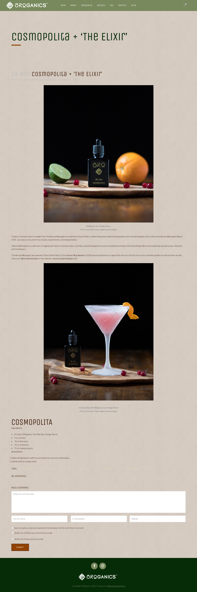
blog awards (29, 469)
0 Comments (64, 79)
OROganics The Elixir (31, 434)
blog (19, 469)
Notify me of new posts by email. (28, 539)
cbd (38, 469)
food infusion (64, 469)
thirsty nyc (148, 469)
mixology (98, 469)
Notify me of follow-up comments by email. (33, 533)
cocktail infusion (48, 469)
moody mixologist (133, 469)
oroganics (51, 79)
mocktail (107, 469)
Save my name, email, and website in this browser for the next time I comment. (49, 528)
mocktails (118, 469)
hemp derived (86, 469)
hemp (75, 469)
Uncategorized (36, 79)
